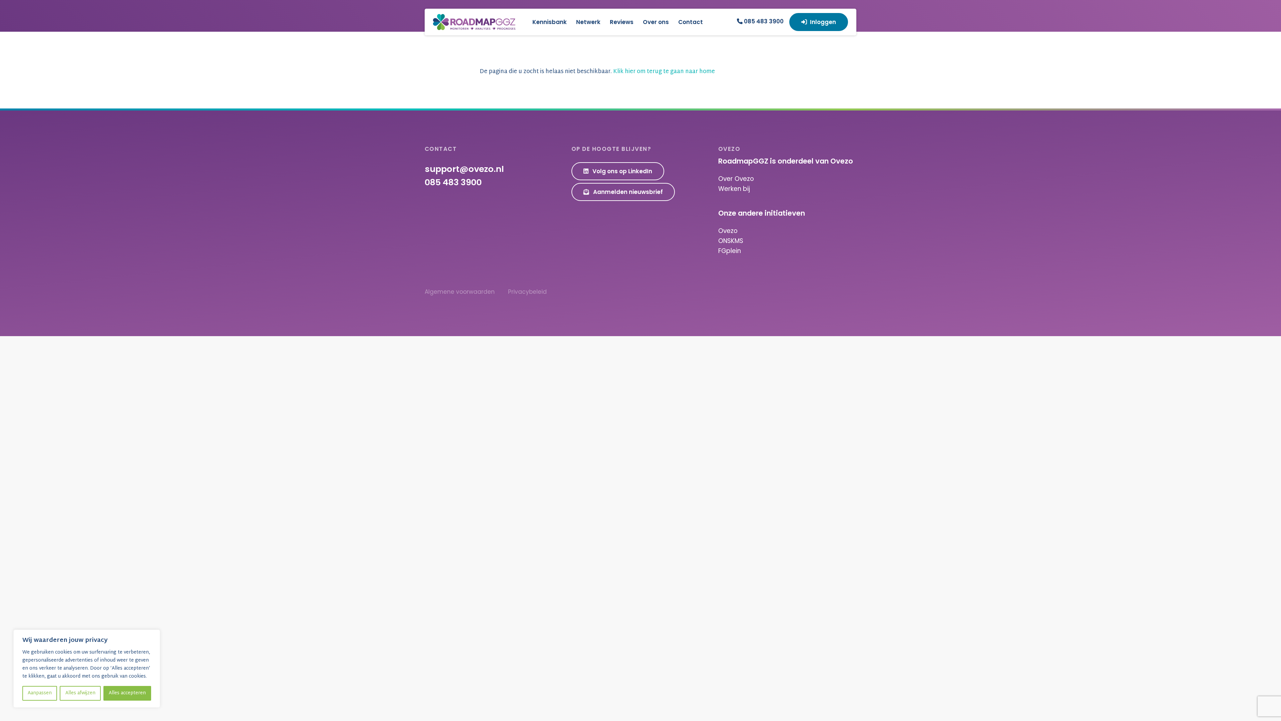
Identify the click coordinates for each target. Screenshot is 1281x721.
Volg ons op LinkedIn (621, 171)
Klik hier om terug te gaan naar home (664, 71)
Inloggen (823, 22)
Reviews (621, 22)
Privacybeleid (527, 292)
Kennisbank (549, 22)
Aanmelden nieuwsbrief (627, 192)
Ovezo (728, 230)
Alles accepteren (127, 693)
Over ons (656, 22)
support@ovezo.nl (464, 169)
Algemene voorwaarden (460, 292)
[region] (86, 669)
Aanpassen (40, 693)
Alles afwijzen (80, 693)
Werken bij (734, 188)
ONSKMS (730, 240)
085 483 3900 (763, 21)
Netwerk (588, 22)
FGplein (729, 250)
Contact (690, 22)
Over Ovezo (736, 178)
